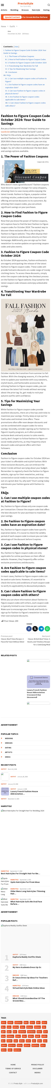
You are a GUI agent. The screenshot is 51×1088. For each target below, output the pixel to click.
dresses (9, 743)
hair (14, 1032)
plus (3, 1041)
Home (13, 1065)
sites (39, 1041)
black (44, 1022)
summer (12, 1045)
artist (3, 1022)
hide (16, 47)
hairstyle (22, 1032)
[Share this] (29, 628)
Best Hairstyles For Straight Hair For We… (20, 873)
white (4, 1050)
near (24, 1036)
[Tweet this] (35, 628)
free (44, 1027)
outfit (37, 1036)
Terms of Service (13, 1068)
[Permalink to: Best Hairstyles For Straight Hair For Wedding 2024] (25, 839)
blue (3, 1027)
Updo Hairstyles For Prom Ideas (25, 882)
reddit (9, 1041)
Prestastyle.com (37, 1083)
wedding (9, 738)
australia (18, 1022)
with (10, 1050)
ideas (39, 1032)
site (34, 1041)
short (28, 1041)
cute (9, 1027)
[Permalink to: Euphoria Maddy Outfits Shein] (25, 938)
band (32, 1022)
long (3, 1036)
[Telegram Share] (41, 628)
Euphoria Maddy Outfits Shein (27, 957)
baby (26, 1022)
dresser (29, 1027)
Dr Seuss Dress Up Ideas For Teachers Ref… (30, 978)
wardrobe (5, 131)
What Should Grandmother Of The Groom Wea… (29, 999)
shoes (22, 1041)
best (38, 1022)
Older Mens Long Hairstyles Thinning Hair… (27, 892)
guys (9, 1032)
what (43, 1045)
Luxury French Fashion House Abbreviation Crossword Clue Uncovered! (37, 693)
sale (15, 1041)
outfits (44, 1036)
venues (27, 1045)
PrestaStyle (25, 3)
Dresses (16, 975)
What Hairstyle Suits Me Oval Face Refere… (26, 902)
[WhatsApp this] (47, 628)
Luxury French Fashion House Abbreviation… (24, 792)
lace (45, 1032)
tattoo (20, 1045)
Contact (13, 1072)
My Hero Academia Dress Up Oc (27, 967)
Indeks (37, 1072)
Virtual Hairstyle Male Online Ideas (29, 988)
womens (17, 1050)
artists (8, 752)
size (45, 1041)
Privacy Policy (37, 1065)
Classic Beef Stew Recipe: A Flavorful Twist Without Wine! (12, 639)
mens (18, 1036)
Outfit (4, 769)
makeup (10, 1036)
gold (3, 1032)
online (31, 1036)
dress (7, 757)
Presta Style (18, 1083)
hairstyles (31, 1032)
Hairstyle (5, 871)
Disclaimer (37, 1068)
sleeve (4, 1045)
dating (8, 748)
